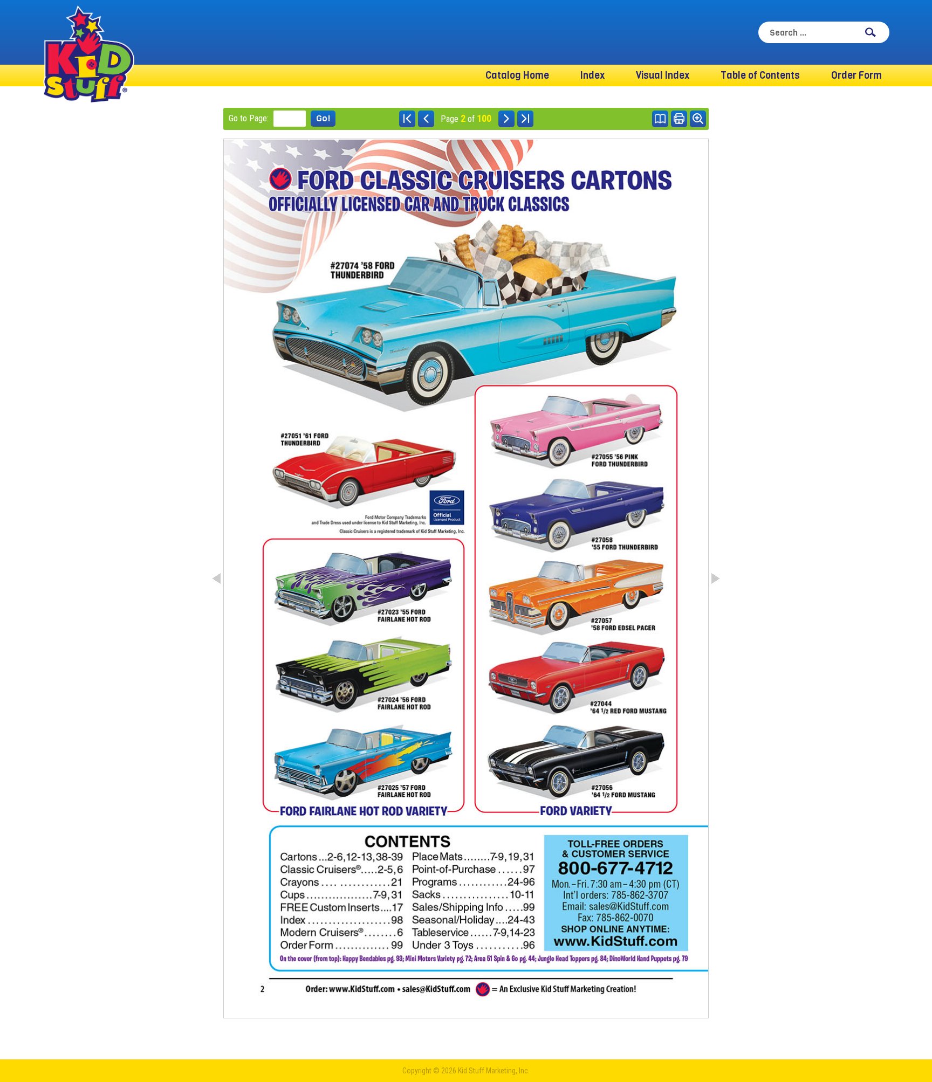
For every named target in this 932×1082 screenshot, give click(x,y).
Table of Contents (760, 75)
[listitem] (474, 300)
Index (592, 75)
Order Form (856, 75)
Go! (323, 118)
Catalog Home (517, 75)
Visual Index (662, 75)
